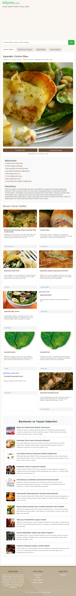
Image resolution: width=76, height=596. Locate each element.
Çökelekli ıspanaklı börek (13, 376)
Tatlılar (6, 368)
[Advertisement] (38, 23)
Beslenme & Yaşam (25, 49)
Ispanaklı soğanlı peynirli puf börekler (54, 271)
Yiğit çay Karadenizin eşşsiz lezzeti (31, 520)
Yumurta (7, 287)
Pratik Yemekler (45, 287)
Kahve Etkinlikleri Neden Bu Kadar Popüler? (35, 533)
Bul (71, 42)
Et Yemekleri (44, 246)
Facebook (63, 575)
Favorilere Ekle (20, 150)
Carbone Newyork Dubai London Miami (33, 546)
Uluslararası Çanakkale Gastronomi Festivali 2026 (38, 480)
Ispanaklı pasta (9, 352)
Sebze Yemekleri (28, 59)
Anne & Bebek (55, 49)
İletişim (38, 577)
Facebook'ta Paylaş (56, 150)
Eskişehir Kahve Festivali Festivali (31, 467)
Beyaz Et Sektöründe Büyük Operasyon (33, 427)
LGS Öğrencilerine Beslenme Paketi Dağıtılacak (37, 454)
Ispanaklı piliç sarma (11, 311)
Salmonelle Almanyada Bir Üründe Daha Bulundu (37, 494)
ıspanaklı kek (45, 352)
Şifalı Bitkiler (41, 49)
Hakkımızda (38, 575)
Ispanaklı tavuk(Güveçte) (49, 393)
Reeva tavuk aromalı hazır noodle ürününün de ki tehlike (40, 507)
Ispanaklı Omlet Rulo (11, 271)
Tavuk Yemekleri (9, 246)
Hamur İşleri (44, 311)
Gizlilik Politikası (38, 580)
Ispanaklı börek (46, 295)
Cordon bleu (44, 230)
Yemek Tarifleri (8, 49)
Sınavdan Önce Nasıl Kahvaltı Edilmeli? (33, 440)
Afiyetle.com (7, 59)
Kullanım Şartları (38, 582)
